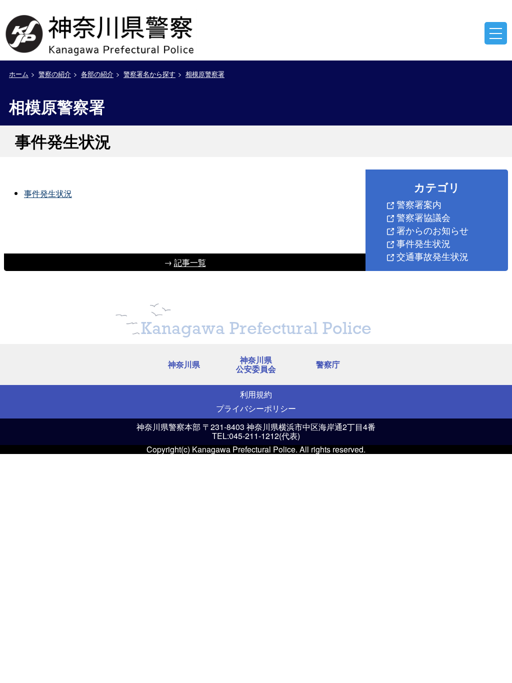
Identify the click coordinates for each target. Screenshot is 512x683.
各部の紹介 (97, 73)
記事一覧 (190, 262)
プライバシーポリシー (256, 408)
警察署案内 (419, 204)
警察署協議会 (423, 217)
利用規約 (256, 394)
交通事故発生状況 (432, 256)
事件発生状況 (48, 193)
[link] (101, 32)
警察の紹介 (54, 73)
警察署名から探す (150, 73)
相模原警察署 (205, 73)
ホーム (18, 73)
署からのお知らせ (432, 230)
